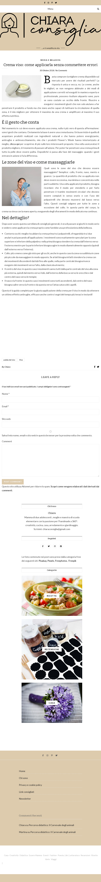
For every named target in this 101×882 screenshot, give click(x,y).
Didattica (23, 855)
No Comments (61, 70)
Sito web (6, 418)
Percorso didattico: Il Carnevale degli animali (51, 825)
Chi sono (23, 778)
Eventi (46, 855)
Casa (6, 855)
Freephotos (61, 560)
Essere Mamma (35, 855)
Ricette (94, 855)
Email (5, 406)
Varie (47, 859)
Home (22, 771)
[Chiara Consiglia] (50, 32)
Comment (7, 441)
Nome (5, 393)
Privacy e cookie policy (30, 784)
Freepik (72, 560)
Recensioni (85, 855)
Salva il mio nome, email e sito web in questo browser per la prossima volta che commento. (47, 435)
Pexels (50, 560)
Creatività (13, 855)
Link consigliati (26, 791)
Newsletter (25, 798)
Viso (21, 360)
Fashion (53, 855)
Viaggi (54, 859)
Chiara (7, 366)
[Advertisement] (50, 327)
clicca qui (14, 144)
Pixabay (43, 560)
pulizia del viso (9, 360)
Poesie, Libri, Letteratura (69, 855)
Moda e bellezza (51, 60)
